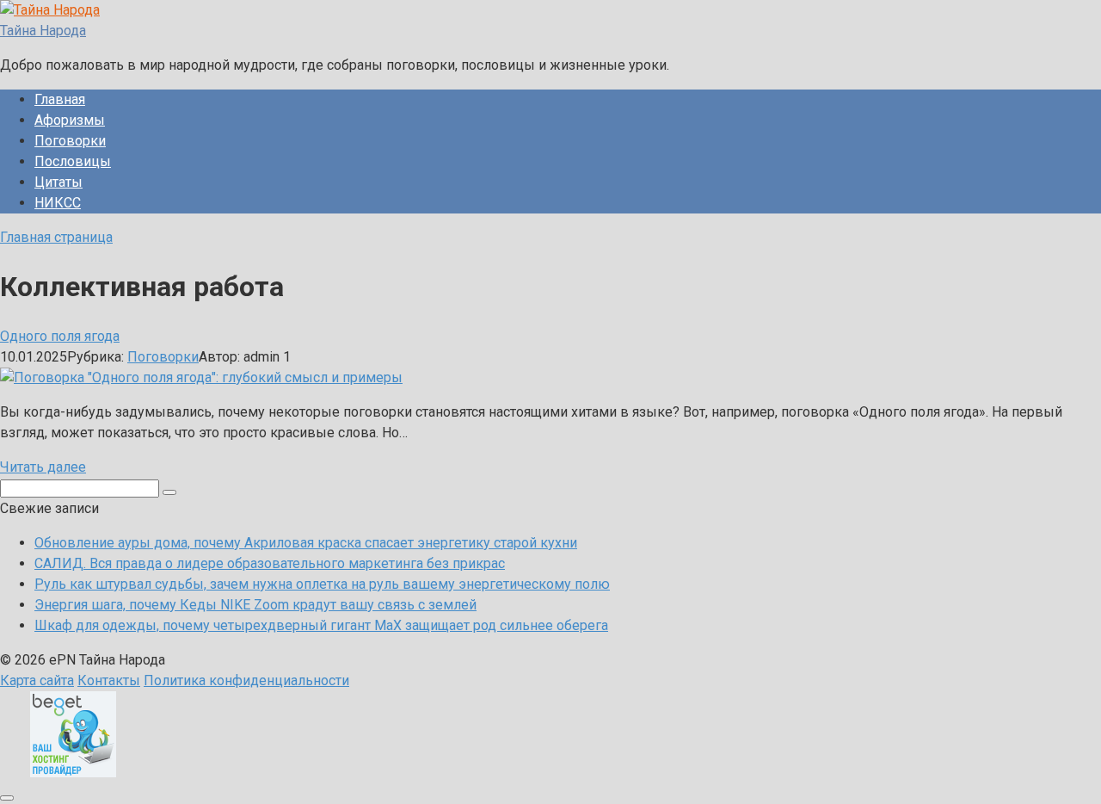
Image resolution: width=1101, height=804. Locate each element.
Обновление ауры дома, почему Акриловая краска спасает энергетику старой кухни (305, 543)
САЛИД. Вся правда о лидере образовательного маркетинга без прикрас (269, 563)
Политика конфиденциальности (246, 680)
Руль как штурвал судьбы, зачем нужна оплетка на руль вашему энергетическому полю (322, 584)
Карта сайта (37, 680)
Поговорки (70, 141)
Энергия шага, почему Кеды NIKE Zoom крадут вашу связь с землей (255, 605)
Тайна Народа (43, 30)
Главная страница (56, 237)
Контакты (108, 680)
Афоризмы (69, 120)
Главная (59, 99)
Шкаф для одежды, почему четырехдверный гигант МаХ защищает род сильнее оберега (321, 625)
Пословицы (72, 161)
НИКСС (57, 203)
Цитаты (58, 182)
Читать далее (43, 467)
